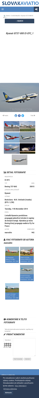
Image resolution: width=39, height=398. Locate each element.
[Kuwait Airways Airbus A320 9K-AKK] (27, 269)
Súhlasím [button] (8, 392)
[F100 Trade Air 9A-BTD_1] (19, 159)
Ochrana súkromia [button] (10, 389)
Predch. (6, 115)
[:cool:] (6, 343)
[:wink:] (10, 343)
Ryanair (8, 193)
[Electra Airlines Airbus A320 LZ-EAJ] (27, 251)
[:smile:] (5, 343)
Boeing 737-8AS (11, 186)
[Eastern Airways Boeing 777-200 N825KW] (12, 287)
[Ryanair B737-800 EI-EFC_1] (27, 137)
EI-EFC (7, 180)
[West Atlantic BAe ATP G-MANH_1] (27, 126)
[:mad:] (6, 345)
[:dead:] (10, 345)
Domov (8, 15)
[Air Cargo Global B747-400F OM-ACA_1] (12, 148)
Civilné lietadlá (15, 15)
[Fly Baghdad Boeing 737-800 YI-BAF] (12, 251)
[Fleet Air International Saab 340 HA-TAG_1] (12, 126)
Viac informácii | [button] (21, 386)
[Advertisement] (19, 59)
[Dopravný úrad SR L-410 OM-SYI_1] (12, 137)
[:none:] (5, 345)
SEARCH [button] (20, 21)
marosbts (8, 232)
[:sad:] (8, 345)
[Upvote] (16, 116)
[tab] (19, 21)
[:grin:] (8, 343)
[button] (3, 392)
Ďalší (32, 115)
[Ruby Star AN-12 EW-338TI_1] (27, 148)
